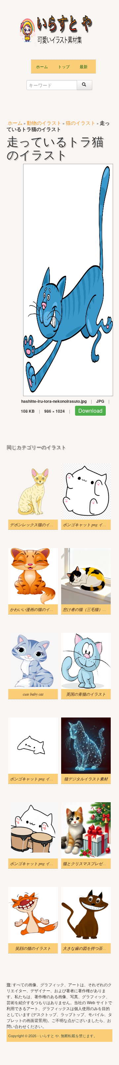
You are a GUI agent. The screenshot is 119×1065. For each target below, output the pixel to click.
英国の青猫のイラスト (86, 694)
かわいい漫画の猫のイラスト (35, 609)
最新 (84, 66)
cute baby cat (33, 694)
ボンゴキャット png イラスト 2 (90, 524)
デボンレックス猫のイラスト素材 (39, 524)
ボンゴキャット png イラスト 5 (37, 863)
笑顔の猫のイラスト (33, 948)
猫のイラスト (81, 122)
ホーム (42, 66)
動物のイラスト (44, 122)
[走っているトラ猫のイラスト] (68, 279)
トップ (64, 66)
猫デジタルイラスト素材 (86, 778)
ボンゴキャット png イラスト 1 (37, 778)
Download (90, 410)
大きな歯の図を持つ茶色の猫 (88, 948)
